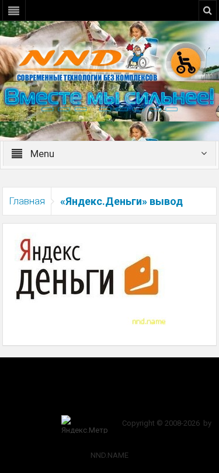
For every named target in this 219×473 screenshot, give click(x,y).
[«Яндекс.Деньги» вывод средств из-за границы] (90, 274)
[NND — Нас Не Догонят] (109, 60)
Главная (27, 201)
